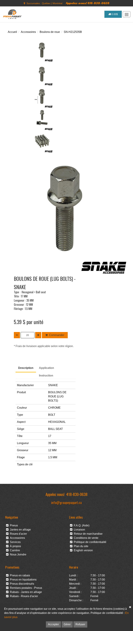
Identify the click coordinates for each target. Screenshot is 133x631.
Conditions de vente (85, 537)
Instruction (46, 375)
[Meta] (24, 3)
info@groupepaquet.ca (66, 502)
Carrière (14, 550)
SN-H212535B (73, 31)
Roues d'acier (17, 533)
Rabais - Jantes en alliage (25, 592)
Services (14, 542)
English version (82, 550)
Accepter (53, 624)
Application (46, 367)
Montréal (57, 3)
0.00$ (114, 14)
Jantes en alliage (19, 529)
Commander (57, 335)
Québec (46, 3)
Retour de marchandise (87, 533)
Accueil (12, 31)
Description (25, 367)
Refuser (80, 624)
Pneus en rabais (19, 575)
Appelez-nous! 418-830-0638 (87, 3)
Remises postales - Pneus (25, 587)
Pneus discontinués (21, 583)
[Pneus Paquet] (13, 14)
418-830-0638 (76, 494)
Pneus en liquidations (22, 579)
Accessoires (28, 31)
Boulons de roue (50, 31)
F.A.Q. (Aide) (80, 525)
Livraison (78, 529)
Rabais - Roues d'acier (23, 596)
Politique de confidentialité (89, 542)
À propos (14, 546)
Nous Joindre (17, 554)
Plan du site (80, 546)
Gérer (67, 624)
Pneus (13, 525)
